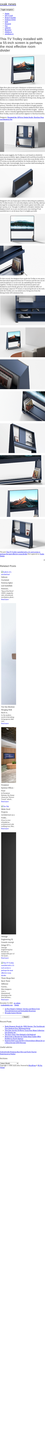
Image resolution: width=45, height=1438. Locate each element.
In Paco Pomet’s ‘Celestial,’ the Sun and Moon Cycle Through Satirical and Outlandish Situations (22, 1010)
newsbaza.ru (9, 34)
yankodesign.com (7, 1005)
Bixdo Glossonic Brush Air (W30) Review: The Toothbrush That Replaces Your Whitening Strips (25, 1027)
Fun (6, 26)
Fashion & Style (10, 20)
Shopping (8, 30)
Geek (6, 22)
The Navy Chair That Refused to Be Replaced (20, 1035)
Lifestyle (8, 28)
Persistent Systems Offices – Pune (8, 788)
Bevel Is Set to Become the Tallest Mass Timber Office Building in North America (23, 1038)
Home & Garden (10, 18)
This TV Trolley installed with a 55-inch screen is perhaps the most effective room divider (20, 553)
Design (7, 14)
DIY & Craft (9, 16)
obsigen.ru (8, 32)
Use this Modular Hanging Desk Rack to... (8, 710)
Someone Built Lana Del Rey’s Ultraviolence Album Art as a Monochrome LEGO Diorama (25, 1042)
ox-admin (17, 1003)
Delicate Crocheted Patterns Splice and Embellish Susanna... (7, 583)
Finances (8, 24)
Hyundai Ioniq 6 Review (13, 1013)
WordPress (32, 1066)
